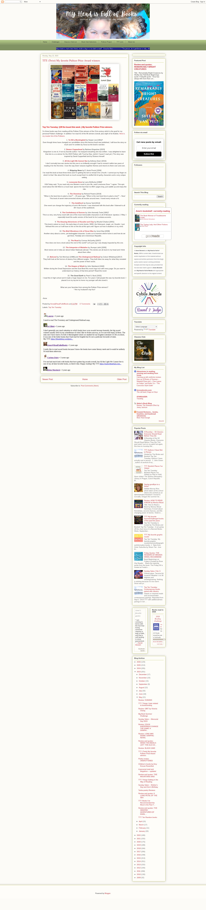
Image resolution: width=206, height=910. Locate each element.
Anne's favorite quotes (138, 613)
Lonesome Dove (75, 182)
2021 (139, 838)
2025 (139, 665)
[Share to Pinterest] (107, 304)
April (141, 821)
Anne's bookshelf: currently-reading (153, 211)
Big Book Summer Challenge (145, 715)
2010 (139, 874)
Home (45, 42)
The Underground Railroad (89, 257)
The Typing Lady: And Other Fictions (154, 224)
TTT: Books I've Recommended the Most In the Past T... (146, 803)
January (142, 831)
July (140, 691)
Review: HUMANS (145, 700)
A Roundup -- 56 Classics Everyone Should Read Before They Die (153, 434)
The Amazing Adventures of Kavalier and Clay (75, 222)
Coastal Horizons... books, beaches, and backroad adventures (147, 414)
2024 (139, 668)
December (143, 674)
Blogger (107, 893)
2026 (139, 662)
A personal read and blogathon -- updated (147, 770)
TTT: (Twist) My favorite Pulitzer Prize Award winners (147, 753)
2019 (139, 845)
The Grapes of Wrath (76, 266)
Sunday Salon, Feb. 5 (152, 571)
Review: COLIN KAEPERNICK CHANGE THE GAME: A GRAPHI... (148, 727)
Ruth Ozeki (145, 226)
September (143, 684)
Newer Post (47, 379)
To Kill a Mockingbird (77, 140)
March (141, 825)
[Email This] (98, 304)
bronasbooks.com (144, 390)
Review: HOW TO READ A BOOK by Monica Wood (153, 501)
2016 (139, 855)
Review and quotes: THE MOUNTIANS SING (147, 775)
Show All (161, 421)
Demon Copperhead (74, 149)
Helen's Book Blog (144, 403)
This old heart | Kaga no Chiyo (147, 392)
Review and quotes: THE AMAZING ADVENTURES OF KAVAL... (147, 811)
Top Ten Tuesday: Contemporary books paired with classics (152, 589)
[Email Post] (94, 304)
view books (159, 644)
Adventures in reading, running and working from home (147, 373)
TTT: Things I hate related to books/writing (148, 704)
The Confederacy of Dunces (73, 212)
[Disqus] (84, 342)
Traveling (140, 399)
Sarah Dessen (139, 644)
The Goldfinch (77, 203)
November (143, 678)
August (142, 687)
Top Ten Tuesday (54, 307)
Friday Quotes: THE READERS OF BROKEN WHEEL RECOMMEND (153, 555)
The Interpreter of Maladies (77, 247)
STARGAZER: (142, 397)
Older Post (122, 379)
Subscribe (149, 154)
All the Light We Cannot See (76, 161)
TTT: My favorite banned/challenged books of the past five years (154, 519)
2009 (139, 878)
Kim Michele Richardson (148, 219)
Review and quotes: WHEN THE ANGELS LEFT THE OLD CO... (147, 743)
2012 (139, 868)
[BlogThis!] (101, 304)
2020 (139, 842)
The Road (75, 240)
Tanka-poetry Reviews (146, 790)
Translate (151, 330)
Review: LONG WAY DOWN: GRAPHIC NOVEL (146, 736)
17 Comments (85, 304)
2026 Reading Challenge (158, 618)
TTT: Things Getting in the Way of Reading (148, 781)
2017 (139, 851)
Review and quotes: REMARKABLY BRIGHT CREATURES (145, 66)
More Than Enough (143, 418)
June (141, 694)
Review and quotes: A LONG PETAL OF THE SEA (147, 795)
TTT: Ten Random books (147, 817)
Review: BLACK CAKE (146, 748)
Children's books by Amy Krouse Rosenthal (147, 765)
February (142, 828)
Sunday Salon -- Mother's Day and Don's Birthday (148, 786)
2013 (139, 865)
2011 (139, 871)
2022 (139, 835)
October (142, 681)
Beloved (53, 257)
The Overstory (75, 194)
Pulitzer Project (106, 42)
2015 (139, 858)
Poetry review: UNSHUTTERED (145, 760)
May (141, 697)
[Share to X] (103, 304)
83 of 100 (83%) (157, 641)
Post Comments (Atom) (90, 386)
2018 (139, 848)
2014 (139, 861)
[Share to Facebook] (105, 304)
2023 (139, 672)
